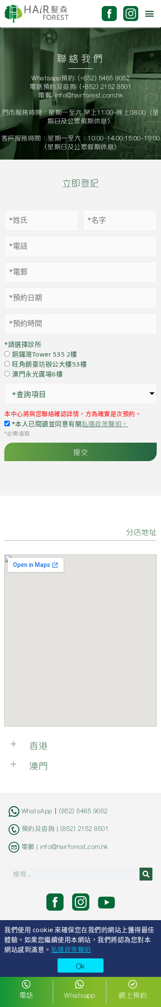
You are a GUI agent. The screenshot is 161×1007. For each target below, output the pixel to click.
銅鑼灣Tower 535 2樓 (44, 353)
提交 (80, 451)
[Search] (146, 874)
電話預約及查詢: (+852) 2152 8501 (81, 86)
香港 (38, 745)
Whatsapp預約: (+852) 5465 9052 (80, 77)
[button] (150, 13)
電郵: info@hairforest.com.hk (80, 94)
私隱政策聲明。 (105, 423)
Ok (80, 965)
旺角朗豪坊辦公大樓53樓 (49, 363)
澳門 (38, 765)
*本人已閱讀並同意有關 (69, 423)
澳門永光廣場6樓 (37, 373)
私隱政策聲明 (71, 949)
